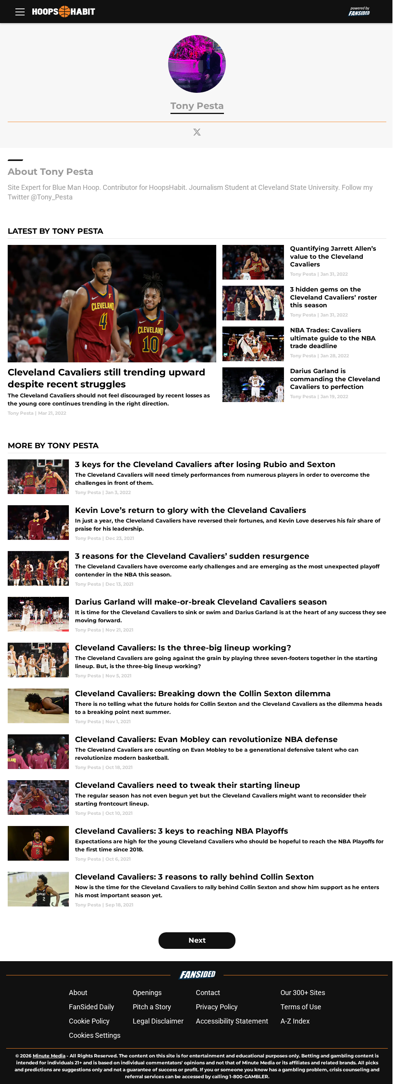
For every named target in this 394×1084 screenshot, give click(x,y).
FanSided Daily (91, 1007)
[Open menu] (20, 11)
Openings (147, 993)
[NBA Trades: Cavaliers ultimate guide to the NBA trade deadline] (304, 344)
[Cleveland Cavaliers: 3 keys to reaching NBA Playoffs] (197, 844)
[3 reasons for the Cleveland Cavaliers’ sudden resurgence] (197, 569)
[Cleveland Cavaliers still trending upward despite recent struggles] (112, 331)
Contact (208, 993)
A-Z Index (295, 1021)
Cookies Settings (94, 1035)
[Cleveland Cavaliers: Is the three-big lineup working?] (197, 661)
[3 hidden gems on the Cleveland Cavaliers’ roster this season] (304, 303)
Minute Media (49, 1056)
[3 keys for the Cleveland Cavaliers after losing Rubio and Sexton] (197, 477)
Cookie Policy (89, 1021)
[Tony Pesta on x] (197, 132)
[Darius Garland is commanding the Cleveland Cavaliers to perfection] (304, 384)
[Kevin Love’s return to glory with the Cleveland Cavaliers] (197, 523)
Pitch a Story (152, 1007)
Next (197, 940)
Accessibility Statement (232, 1021)
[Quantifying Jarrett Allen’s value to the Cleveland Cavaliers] (304, 262)
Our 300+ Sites (302, 993)
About (78, 993)
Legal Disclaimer (158, 1021)
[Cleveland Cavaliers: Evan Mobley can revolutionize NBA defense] (197, 752)
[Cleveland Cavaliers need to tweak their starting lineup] (197, 798)
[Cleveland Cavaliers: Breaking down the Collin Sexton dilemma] (197, 707)
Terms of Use (300, 1007)
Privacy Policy (217, 1007)
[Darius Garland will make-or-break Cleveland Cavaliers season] (197, 615)
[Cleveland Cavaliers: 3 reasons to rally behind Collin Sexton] (197, 890)
